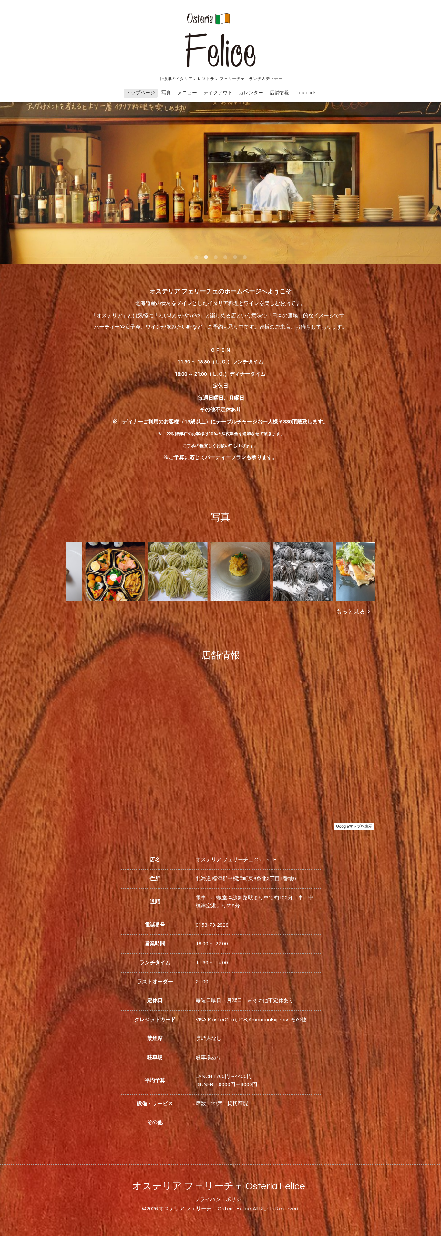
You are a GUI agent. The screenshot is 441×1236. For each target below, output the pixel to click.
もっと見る (352, 612)
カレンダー (251, 92)
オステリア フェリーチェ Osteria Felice (218, 1186)
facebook (305, 92)
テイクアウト (217, 92)
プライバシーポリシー (220, 1199)
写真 (166, 92)
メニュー (187, 92)
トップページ (140, 92)
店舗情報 (279, 92)
